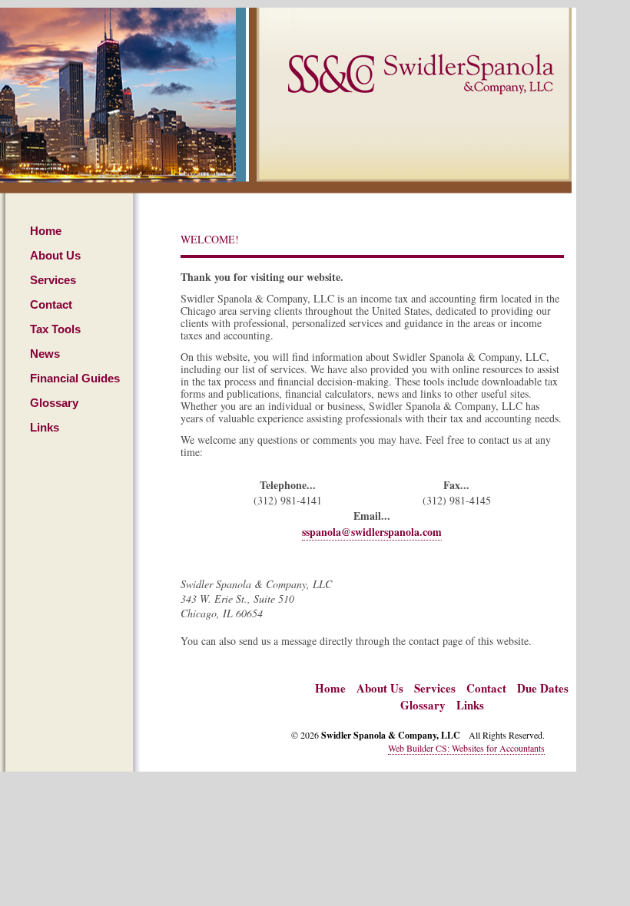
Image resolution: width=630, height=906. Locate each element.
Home (45, 230)
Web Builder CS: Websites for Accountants (466, 748)
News (45, 353)
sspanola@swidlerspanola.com (372, 532)
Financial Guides (75, 378)
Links (44, 427)
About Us (55, 255)
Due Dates (543, 688)
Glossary (54, 402)
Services (53, 279)
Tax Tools (55, 329)
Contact (51, 304)
